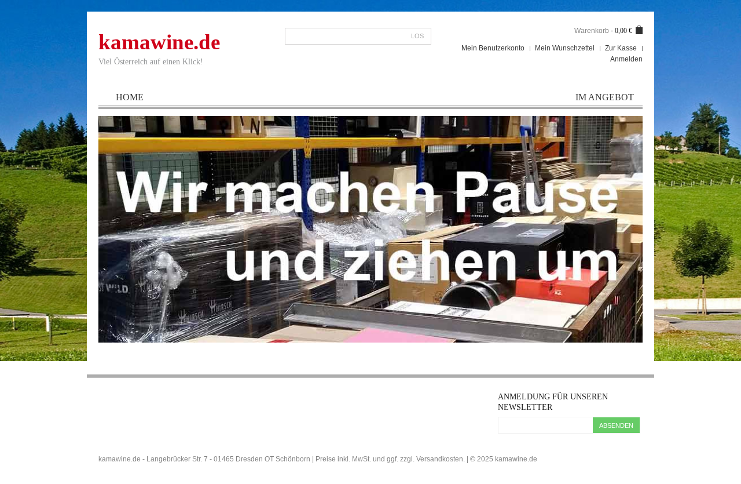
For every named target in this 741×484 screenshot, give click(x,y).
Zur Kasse (621, 48)
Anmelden (626, 59)
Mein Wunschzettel (565, 48)
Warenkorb (591, 31)
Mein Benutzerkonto (492, 48)
